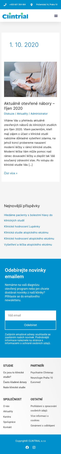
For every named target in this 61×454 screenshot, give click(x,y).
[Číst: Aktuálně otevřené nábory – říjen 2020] (30, 79)
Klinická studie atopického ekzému (26, 232)
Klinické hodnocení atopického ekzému (29, 238)
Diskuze (9, 113)
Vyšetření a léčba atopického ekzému (28, 244)
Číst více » (10, 173)
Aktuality (22, 113)
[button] (56, 15)
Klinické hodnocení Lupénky (22, 226)
